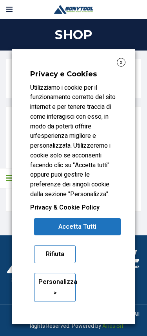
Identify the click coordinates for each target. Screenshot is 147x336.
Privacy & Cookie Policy (65, 207)
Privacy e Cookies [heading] (63, 74)
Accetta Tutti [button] (77, 226)
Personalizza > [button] (57, 287)
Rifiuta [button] (55, 254)
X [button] (121, 62)
